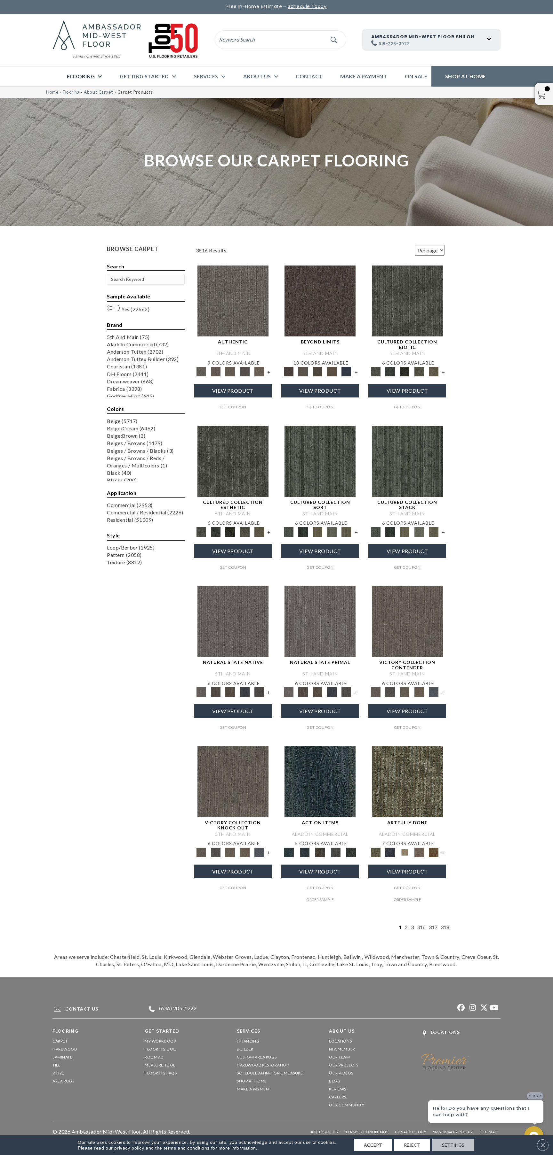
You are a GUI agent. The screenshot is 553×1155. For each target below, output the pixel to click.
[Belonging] (232, 620)
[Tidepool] (320, 781)
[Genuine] (230, 370)
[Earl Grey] (335, 851)
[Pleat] (332, 531)
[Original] (259, 691)
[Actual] (232, 300)
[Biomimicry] (407, 300)
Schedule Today (307, 6)
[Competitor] (404, 691)
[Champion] (390, 691)
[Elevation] (317, 370)
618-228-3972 (394, 44)
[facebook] (460, 1008)
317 (433, 927)
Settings (453, 1145)
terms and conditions (187, 1148)
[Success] (433, 691)
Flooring (71, 92)
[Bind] (320, 460)
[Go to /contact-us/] (92, 1009)
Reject (412, 1145)
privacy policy (129, 1148)
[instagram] (471, 1008)
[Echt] (216, 370)
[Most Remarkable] (390, 851)
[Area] (320, 300)
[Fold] (317, 531)
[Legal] (244, 370)
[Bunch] (303, 531)
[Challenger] (407, 620)
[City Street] (351, 851)
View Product (233, 391)
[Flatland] (346, 370)
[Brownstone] (320, 851)
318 (445, 927)
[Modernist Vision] (404, 851)
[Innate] (244, 691)
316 (421, 927)
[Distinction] (433, 370)
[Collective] (404, 370)
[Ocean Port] (304, 851)
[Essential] (216, 691)
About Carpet (98, 92)
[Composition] (419, 370)
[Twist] (346, 531)
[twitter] (482, 1008)
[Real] (259, 370)
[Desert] (303, 370)
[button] (333, 39)
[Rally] (419, 691)
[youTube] (494, 1008)
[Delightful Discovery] (407, 781)
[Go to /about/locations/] (461, 1032)
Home (52, 92)
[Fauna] (332, 370)
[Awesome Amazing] (419, 851)
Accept (373, 1145)
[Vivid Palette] (433, 851)
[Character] (390, 370)
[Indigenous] (230, 691)
